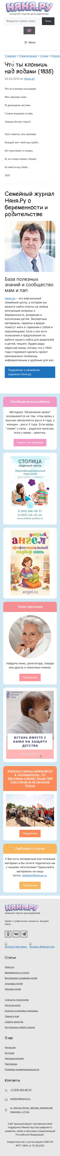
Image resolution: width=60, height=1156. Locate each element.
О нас (9, 1038)
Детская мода (12, 1005)
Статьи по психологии (17, 999)
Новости (9, 967)
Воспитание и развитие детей (21, 978)
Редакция (10, 1047)
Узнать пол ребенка (30, 442)
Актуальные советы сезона (20, 1027)
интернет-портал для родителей (22, 913)
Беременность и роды (17, 972)
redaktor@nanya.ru (34, 875)
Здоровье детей (14, 983)
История (9, 1053)
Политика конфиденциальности (22, 1069)
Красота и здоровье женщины (21, 1010)
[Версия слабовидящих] (29, 30)
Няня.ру (10, 298)
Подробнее (30, 677)
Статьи (10, 958)
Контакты (12, 1080)
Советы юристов (14, 1021)
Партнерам (11, 1064)
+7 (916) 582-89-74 (20, 1089)
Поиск (48, 21)
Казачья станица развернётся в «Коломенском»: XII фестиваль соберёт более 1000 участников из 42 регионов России (30, 778)
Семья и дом (12, 1016)
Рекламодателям (14, 1058)
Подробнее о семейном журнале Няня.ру (24, 372)
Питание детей (13, 989)
